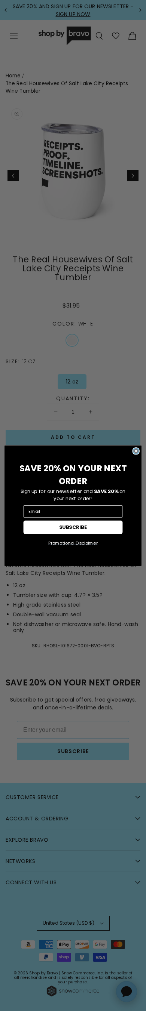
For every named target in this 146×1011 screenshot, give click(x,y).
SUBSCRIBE (73, 526)
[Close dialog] (136, 451)
